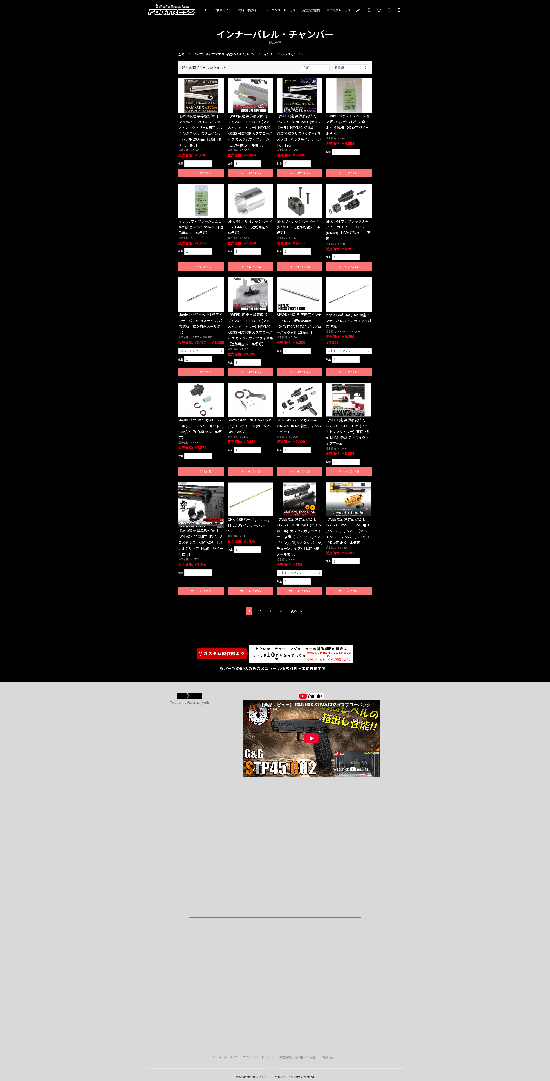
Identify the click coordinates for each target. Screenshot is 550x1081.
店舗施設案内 (311, 10)
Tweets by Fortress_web (189, 702)
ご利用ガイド (223, 10)
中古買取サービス (339, 10)
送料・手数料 (247, 10)
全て (181, 54)
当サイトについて (225, 1057)
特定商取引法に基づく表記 (297, 1057)
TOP (204, 10)
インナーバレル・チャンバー (283, 54)
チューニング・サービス (279, 10)
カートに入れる (201, 173)
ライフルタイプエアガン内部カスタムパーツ (224, 54)
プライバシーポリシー (258, 1057)
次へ (294, 610)
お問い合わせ (330, 1057)
